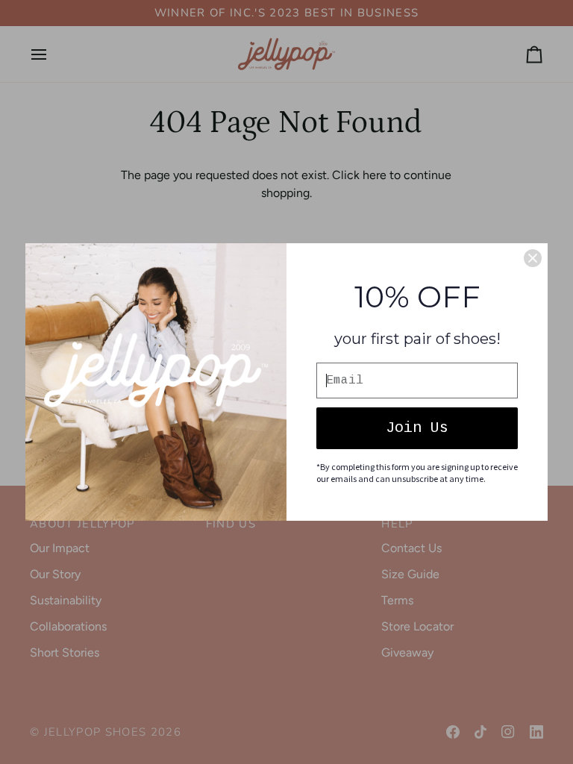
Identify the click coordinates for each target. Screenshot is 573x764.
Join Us (417, 427)
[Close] (533, 258)
